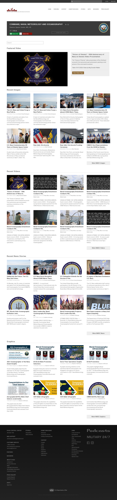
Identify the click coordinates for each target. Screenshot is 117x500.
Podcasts (43, 451)
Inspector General (76, 442)
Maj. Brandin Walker (94, 67)
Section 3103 (75, 456)
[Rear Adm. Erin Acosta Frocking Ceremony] (72, 136)
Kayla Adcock (102, 398)
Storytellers (28, 432)
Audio (42, 448)
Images (43, 442)
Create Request (11, 477)
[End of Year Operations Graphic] (72, 353)
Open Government (76, 436)
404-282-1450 (10, 432)
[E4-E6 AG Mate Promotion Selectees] (45, 353)
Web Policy (74, 443)
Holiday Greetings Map (46, 436)
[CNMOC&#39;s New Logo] (98, 388)
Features (56, 9)
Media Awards (29, 434)
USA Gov (74, 440)
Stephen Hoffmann (23, 365)
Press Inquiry (105, 9)
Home (49, 9)
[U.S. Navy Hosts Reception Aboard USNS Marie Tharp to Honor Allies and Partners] (45, 267)
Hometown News (73, 9)
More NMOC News (98, 333)
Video (42, 444)
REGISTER (113, 1)
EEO (73, 445)
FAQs (8, 465)
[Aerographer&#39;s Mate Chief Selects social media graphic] (18, 388)
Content (63, 9)
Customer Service (11, 471)
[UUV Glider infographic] (45, 388)
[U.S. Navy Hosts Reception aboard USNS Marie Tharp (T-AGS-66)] (72, 101)
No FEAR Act (75, 434)
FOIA (73, 438)
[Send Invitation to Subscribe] (68, 24)
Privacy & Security (11, 463)
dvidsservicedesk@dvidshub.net (15, 438)
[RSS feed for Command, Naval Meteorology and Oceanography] (66, 24)
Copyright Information (12, 467)
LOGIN (106, 1)
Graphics (43, 449)
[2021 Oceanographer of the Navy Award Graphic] (18, 353)
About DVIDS (11, 459)
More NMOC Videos (98, 248)
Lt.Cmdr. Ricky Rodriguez (23, 114)
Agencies (9, 485)
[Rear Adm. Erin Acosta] (45, 136)
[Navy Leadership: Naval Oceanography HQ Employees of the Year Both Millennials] (45, 303)
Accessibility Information (13, 469)
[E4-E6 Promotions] (98, 353)
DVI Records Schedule (77, 451)
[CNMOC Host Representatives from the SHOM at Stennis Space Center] (98, 136)
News (42, 446)
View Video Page (78, 73)
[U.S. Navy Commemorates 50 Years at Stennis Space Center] (98, 101)
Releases (43, 432)
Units (89, 9)
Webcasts (43, 455)
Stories (83, 9)
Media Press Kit (11, 479)
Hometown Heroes (45, 434)
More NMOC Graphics (98, 417)
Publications (44, 453)
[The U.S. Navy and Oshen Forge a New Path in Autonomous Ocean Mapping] (18, 101)
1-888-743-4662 (11, 444)
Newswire (96, 9)
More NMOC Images (98, 163)
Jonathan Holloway (47, 317)
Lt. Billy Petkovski (48, 147)
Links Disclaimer (76, 432)
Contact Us (10, 462)
